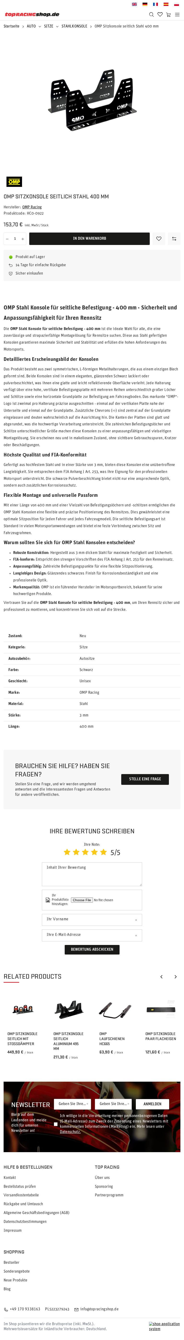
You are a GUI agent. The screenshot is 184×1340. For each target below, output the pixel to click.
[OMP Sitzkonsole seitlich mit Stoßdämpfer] (23, 1010)
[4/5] (94, 853)
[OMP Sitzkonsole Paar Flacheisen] (161, 1010)
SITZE (48, 26)
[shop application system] (164, 1327)
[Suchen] (151, 14)
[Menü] (177, 14)
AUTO (31, 26)
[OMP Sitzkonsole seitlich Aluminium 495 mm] (69, 1010)
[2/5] (76, 853)
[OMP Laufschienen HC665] (115, 1010)
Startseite (12, 26)
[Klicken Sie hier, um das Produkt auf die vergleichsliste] (174, 239)
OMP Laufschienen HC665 (112, 1038)
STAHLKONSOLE (74, 26)
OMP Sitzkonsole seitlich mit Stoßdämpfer (22, 1038)
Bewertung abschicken (92, 950)
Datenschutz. (70, 1132)
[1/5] (67, 853)
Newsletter (30, 1104)
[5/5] (103, 853)
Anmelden (152, 1104)
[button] (161, 976)
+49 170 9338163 (25, 1309)
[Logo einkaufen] (32, 14)
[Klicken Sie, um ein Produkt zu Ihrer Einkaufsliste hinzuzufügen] (159, 239)
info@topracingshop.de (99, 1309)
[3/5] (85, 853)
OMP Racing (32, 207)
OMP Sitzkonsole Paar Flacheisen (160, 1036)
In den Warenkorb (89, 239)
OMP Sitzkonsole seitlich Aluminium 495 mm (68, 1041)
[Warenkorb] (168, 14)
